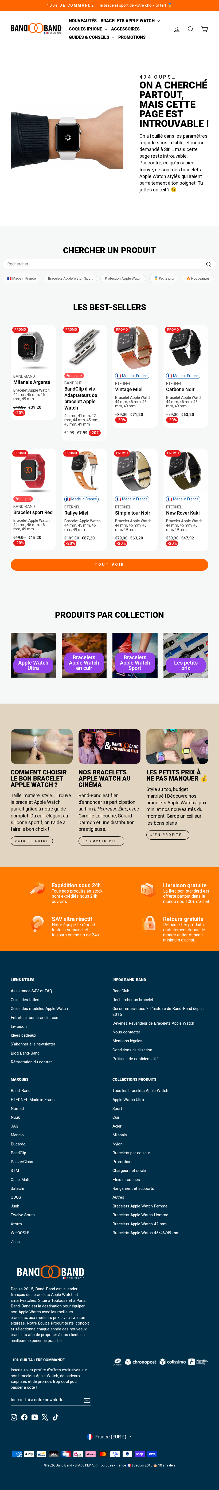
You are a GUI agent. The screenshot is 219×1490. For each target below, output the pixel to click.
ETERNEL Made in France (34, 1099)
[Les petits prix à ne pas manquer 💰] (177, 746)
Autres (118, 1197)
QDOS (16, 1197)
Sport (117, 1108)
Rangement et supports (133, 1188)
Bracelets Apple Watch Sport (70, 278)
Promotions (132, 37)
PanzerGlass (22, 1161)
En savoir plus (101, 841)
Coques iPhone (86, 29)
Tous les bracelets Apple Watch (140, 1090)
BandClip (18, 1153)
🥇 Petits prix (164, 278)
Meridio (17, 1135)
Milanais (119, 1135)
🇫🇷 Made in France (21, 278)
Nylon (117, 1144)
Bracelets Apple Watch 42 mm (139, 1224)
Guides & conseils (89, 37)
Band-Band (20, 1090)
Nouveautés (83, 20)
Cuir (115, 1117)
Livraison (19, 1026)
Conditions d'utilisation (132, 1050)
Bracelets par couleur (131, 1153)
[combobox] (109, 264)
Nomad (17, 1108)
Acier (117, 1126)
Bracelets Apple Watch (128, 20)
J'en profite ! (167, 835)
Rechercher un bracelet (132, 999)
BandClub (120, 991)
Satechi (17, 1188)
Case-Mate (20, 1179)
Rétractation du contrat (31, 1062)
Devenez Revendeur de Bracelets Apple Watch (153, 1023)
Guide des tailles (25, 999)
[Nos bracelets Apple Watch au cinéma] (109, 746)
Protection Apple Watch (123, 278)
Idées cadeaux (23, 1035)
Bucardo (18, 1144)
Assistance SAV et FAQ (31, 991)
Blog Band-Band (25, 1053)
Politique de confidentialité (135, 1058)
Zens (15, 1241)
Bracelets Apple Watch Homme (140, 1215)
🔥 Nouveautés (198, 278)
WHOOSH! (20, 1232)
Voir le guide (32, 841)
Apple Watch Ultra (128, 1099)
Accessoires (126, 29)
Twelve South (23, 1215)
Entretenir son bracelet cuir (34, 1017)
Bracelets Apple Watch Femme (139, 1206)
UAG (14, 1126)
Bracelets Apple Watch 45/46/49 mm (145, 1232)
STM (15, 1170)
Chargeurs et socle (129, 1170)
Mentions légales (127, 1041)
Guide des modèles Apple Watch (39, 1008)
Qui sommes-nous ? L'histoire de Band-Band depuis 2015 (158, 1011)
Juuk (15, 1206)
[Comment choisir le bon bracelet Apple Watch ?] (42, 746)
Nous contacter (126, 1032)
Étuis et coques (126, 1179)
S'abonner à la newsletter (33, 1044)
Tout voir (110, 564)
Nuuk (15, 1117)
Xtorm (16, 1224)
